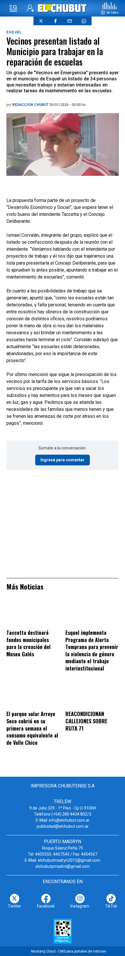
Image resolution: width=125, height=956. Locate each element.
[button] (109, 8)
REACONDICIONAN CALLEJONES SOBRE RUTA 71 (86, 721)
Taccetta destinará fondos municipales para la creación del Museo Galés (28, 643)
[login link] (30, 8)
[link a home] (62, 8)
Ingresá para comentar (62, 460)
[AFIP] (62, 931)
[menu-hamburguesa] (13, 8)
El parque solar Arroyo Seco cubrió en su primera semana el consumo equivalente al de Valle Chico (32, 728)
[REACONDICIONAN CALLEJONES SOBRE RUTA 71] (92, 695)
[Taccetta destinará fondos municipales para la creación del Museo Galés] (33, 614)
